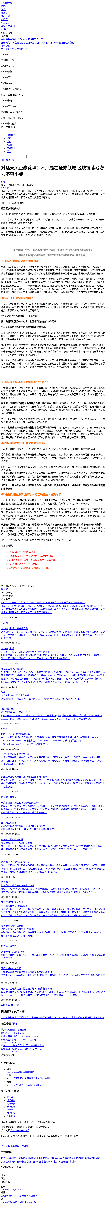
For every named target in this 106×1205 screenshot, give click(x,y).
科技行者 (49, 1158)
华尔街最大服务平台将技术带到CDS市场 (26, 972)
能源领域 (18, 839)
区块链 (4, 589)
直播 (25, 49)
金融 (3, 1005)
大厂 (13, 709)
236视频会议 (25, 1161)
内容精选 (11, 135)
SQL (12, 968)
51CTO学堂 (12, 1085)
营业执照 (5, 1146)
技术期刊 (11, 148)
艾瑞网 (65, 1158)
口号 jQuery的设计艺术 (15, 712)
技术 (14, 823)
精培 (20, 1085)
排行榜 (17, 39)
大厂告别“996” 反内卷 (15, 695)
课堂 (16, 49)
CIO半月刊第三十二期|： (43, 602)
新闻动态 (11, 1100)
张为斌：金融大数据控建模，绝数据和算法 (26, 988)
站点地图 (11, 1104)
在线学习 (5, 46)
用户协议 (11, 1113)
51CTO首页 (6, 3)
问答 (12, 49)
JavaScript (5, 648)
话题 (9, 141)
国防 (10, 823)
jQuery (4, 728)
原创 (3, 182)
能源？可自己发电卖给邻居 (23, 826)
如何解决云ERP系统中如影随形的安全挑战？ (31, 568)
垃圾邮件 (5, 882)
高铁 (12, 902)
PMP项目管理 (60, 42)
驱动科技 (40, 1158)
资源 (8, 49)
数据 (14, 797)
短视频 (24, 39)
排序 (12, 648)
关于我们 (11, 1097)
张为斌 (15, 1005)
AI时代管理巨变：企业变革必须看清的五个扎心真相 (79, 1017)
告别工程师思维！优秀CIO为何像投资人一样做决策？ (27, 1017)
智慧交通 (5, 902)
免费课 (4, 19)
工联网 (6, 1161)
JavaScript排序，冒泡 (14, 628)
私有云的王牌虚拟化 (14, 906)
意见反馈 (11, 1107)
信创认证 (25, 42)
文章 (3, 49)
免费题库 (71, 42)
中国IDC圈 (36, 1161)
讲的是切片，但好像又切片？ (18, 929)
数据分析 (5, 968)
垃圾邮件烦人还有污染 (15, 862)
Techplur (30, 1072)
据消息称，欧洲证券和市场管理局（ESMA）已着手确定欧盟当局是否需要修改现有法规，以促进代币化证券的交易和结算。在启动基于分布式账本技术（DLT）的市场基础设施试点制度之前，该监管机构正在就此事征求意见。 (53, 783)
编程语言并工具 (12, 669)
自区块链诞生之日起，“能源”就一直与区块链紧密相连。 (28, 829)
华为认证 (34, 42)
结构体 (9, 946)
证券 (10, 797)
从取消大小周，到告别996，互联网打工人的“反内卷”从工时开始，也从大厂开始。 (41, 699)
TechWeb (58, 1158)
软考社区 (5, 16)
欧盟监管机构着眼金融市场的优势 (24, 777)
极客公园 (14, 1161)
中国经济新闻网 (92, 1158)
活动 (9, 151)
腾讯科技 (14, 1158)
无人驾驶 (18, 902)
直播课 (31, 39)
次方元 (64, 1161)
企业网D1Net (47, 1161)
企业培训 (5, 23)
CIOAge (17, 1072)
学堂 (3, 9)
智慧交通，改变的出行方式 (17, 885)
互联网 (4, 709)
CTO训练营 (36, 1085)
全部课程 (5, 42)
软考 (19, 42)
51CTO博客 (12, 1078)
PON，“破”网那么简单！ (16, 734)
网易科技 (23, 1158)
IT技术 (51, 42)
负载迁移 (18, 926)
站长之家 (73, 1158)
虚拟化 (11, 926)
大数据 (17, 968)
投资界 (57, 1161)
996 (9, 709)
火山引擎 (71, 1161)
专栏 (21, 49)
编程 (3, 692)
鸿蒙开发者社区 (9, 26)
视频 (9, 138)
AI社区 (10, 145)
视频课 (4, 39)
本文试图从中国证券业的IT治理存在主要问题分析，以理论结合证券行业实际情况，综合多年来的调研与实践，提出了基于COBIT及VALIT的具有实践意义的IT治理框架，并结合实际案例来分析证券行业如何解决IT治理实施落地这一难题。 (53, 760)
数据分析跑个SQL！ (14, 952)
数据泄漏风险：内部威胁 (16, 843)
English (10, 1110)
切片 (3, 946)
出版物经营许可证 (19, 1146)
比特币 (11, 839)
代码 (14, 946)
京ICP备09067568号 (19, 1130)
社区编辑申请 (7, 160)
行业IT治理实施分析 (15, 754)
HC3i (23, 1072)
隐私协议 (11, 1116)
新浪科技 (5, 1158)
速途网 (81, 1158)
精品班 (4, 13)
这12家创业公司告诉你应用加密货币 (25, 652)
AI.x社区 (46, 1078)
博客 (3, 6)
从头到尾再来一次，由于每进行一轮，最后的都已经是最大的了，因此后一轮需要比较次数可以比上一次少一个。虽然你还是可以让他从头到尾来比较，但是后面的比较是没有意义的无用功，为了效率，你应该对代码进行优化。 (53, 635)
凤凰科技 (32, 1158)
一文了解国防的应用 (20, 802)
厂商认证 (43, 42)
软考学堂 (38, 39)
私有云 (4, 926)
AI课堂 (4, 29)
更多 (15, 1023)
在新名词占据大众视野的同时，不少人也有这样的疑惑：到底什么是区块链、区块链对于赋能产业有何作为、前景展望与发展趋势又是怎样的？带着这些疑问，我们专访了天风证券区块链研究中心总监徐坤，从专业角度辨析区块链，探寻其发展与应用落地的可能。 (53, 609)
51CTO (10, 1072)
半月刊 (4, 623)
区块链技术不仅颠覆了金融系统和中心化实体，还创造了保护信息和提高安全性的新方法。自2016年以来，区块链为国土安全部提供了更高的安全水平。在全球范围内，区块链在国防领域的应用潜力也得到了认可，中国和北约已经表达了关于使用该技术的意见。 (53, 809)
